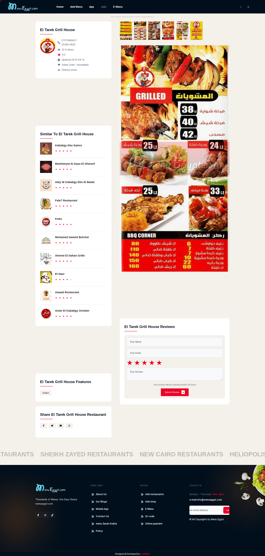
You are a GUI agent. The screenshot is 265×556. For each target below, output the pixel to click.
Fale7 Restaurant (66, 200)
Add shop (150, 501)
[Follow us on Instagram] (45, 515)
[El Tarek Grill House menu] (126, 30)
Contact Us (102, 516)
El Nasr (60, 273)
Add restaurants (154, 494)
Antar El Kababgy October (72, 310)
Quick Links (96, 485)
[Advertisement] (73, 104)
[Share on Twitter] (52, 425)
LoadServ (145, 554)
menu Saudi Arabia (106, 523)
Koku (58, 218)
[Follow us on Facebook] (38, 515)
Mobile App (102, 508)
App (91, 6)
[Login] (248, 6)
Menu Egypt (217, 519)
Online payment (154, 523)
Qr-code (149, 516)
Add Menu (76, 6)
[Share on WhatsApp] (69, 425)
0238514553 (68, 44)
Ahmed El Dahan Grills (70, 255)
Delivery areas (69, 69)
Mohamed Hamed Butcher (72, 237)
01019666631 (69, 40)
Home (59, 6)
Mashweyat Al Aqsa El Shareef (75, 163)
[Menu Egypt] (23, 6)
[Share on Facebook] (43, 425)
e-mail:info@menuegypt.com (205, 499)
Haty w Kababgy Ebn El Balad (74, 182)
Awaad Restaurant (67, 292)
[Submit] (227, 510)
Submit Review (172, 392)
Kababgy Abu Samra (68, 145)
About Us (101, 494)
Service (144, 485)
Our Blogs (101, 501)
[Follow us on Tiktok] (52, 515)
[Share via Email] (60, 425)
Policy (99, 531)
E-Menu (118, 6)
